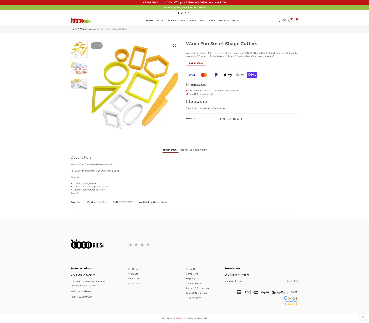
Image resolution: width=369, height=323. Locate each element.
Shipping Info (198, 84)
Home (74, 29)
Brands (224, 20)
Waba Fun (85, 29)
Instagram (148, 245)
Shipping (191, 278)
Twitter (224, 119)
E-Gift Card (134, 283)
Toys (160, 20)
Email (234, 119)
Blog (235, 20)
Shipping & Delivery (193, 150)
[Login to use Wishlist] (174, 52)
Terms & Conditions (196, 293)
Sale (212, 20)
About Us (191, 269)
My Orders (133, 269)
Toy (79, 202)
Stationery (188, 20)
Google (229, 119)
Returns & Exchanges (197, 288)
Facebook (220, 119)
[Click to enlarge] (174, 45)
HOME (150, 20)
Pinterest (238, 119)
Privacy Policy (193, 297)
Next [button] (172, 86)
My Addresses (135, 278)
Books (172, 20)
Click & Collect (199, 102)
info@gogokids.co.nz (82, 291)
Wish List (133, 274)
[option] (134, 86)
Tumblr (241, 119)
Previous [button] (97, 86)
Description (170, 150)
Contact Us (192, 274)
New (202, 20)
